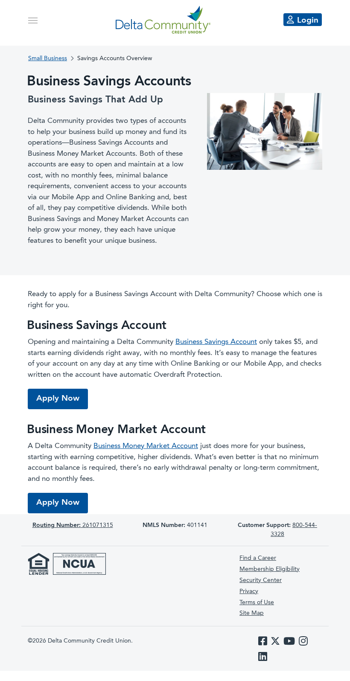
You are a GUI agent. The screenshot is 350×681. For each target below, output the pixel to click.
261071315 (72, 525)
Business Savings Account (216, 342)
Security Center (260, 580)
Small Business (47, 58)
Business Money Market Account (145, 446)
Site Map (251, 613)
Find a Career (257, 558)
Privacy (248, 591)
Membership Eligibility (269, 569)
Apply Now (62, 398)
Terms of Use (256, 602)
